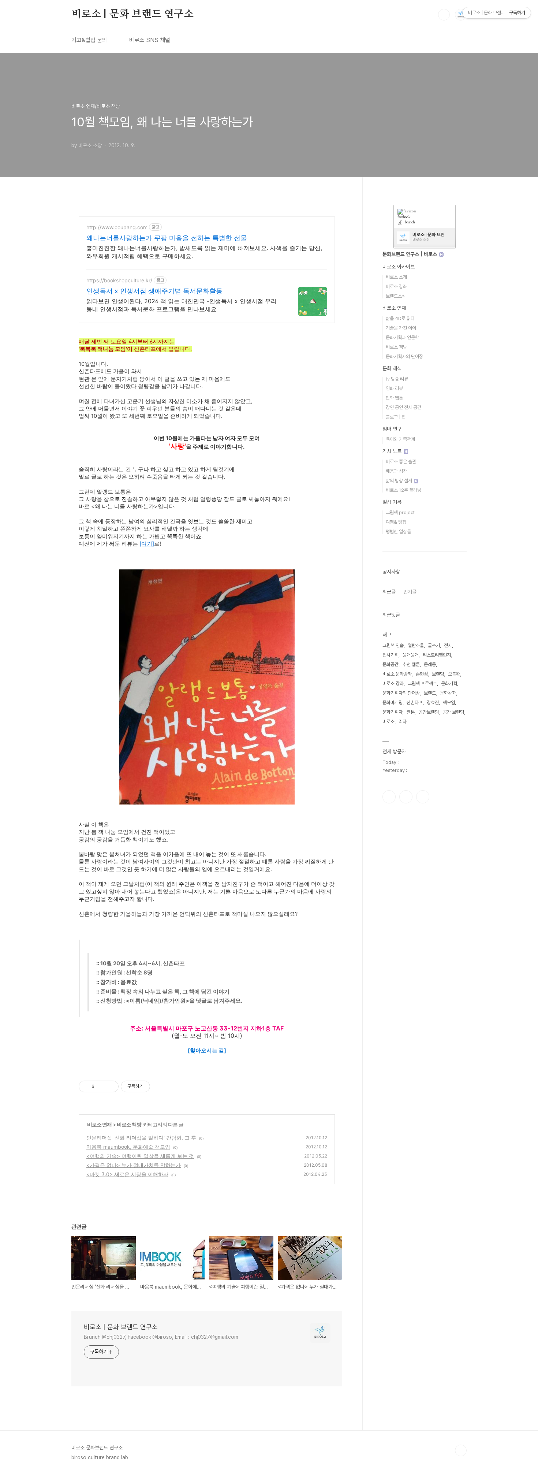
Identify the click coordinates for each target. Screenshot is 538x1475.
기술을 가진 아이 (401, 328)
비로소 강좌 (396, 286)
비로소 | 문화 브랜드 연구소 (132, 14)
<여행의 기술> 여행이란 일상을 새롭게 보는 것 (140, 1156)
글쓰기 (434, 645)
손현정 (422, 674)
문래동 (430, 664)
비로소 (388, 721)
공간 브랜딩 (453, 712)
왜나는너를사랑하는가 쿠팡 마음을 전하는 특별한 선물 (166, 238)
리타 (403, 721)
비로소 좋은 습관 (401, 461)
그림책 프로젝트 (422, 683)
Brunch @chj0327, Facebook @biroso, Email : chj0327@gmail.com (161, 1337)
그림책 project (400, 512)
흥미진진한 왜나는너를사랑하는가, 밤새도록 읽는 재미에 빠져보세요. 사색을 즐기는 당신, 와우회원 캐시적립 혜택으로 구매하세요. (204, 252)
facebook (403, 217)
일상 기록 (391, 502)
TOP (461, 1450)
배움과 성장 (396, 471)
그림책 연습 (393, 645)
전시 (448, 645)
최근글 (389, 592)
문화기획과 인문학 (402, 337)
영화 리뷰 (394, 388)
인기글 (409, 592)
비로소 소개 (396, 277)
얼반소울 (416, 645)
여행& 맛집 (396, 522)
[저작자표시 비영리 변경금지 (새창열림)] (160, 1086)
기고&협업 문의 (89, 40)
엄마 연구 (391, 429)
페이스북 (389, 796)
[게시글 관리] (110, 1086)
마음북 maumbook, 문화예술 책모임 (128, 1147)
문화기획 (449, 683)
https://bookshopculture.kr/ (119, 280)
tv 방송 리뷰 (397, 379)
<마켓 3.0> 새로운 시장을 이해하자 (127, 1174)
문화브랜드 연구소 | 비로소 (410, 254)
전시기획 (390, 655)
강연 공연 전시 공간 (403, 407)
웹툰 (411, 712)
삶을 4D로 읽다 (400, 318)
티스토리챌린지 (437, 655)
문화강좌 (448, 693)
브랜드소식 (396, 296)
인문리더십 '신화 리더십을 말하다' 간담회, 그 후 (141, 1137)
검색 (443, 14)
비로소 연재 (99, 1124)
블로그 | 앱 (396, 417)
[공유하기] (101, 1086)
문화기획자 (392, 712)
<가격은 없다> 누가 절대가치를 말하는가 (133, 1165)
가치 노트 (392, 451)
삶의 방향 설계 (399, 480)
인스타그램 (405, 796)
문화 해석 (391, 368)
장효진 (433, 702)
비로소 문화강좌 (397, 674)
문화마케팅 (392, 702)
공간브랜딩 (429, 712)
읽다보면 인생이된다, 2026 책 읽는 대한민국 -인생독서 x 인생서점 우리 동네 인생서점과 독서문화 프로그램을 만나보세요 (181, 305)
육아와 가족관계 (400, 439)
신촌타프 (415, 702)
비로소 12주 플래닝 (403, 490)
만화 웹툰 (394, 398)
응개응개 (411, 655)
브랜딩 (438, 674)
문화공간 (390, 664)
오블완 (454, 674)
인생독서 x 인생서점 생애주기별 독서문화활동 (154, 291)
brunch (410, 222)
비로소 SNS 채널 (149, 40)
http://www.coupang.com (116, 227)
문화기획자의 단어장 (404, 356)
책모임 (449, 702)
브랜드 (430, 693)
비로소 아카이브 (398, 267)
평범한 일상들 (398, 531)
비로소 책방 (129, 1124)
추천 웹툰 (411, 664)
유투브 (422, 796)
